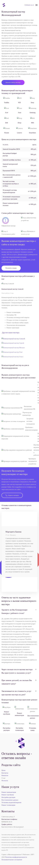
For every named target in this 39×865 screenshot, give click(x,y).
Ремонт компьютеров (9, 792)
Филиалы (5, 780)
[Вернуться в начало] (3, 5)
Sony (32, 102)
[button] (37, 5)
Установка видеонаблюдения (11, 802)
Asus (19, 112)
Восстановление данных (10, 800)
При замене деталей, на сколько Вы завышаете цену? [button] (17, 682)
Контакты (5, 773)
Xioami (6, 133)
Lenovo (19, 133)
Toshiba (6, 102)
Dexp (19, 123)
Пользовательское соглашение (12, 859)
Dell (6, 123)
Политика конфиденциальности (16, 857)
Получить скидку (11, 268)
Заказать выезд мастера (13, 82)
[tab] (13, 338)
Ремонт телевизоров (8, 805)
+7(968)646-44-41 (29, 5)
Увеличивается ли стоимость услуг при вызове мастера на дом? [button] (16, 693)
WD (19, 102)
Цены (3, 770)
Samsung (32, 112)
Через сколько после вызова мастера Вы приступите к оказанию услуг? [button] (17, 671)
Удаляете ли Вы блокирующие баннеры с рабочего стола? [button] (14, 611)
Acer (6, 112)
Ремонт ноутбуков (8, 795)
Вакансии (5, 775)
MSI (32, 123)
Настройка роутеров (8, 797)
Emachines (32, 133)
